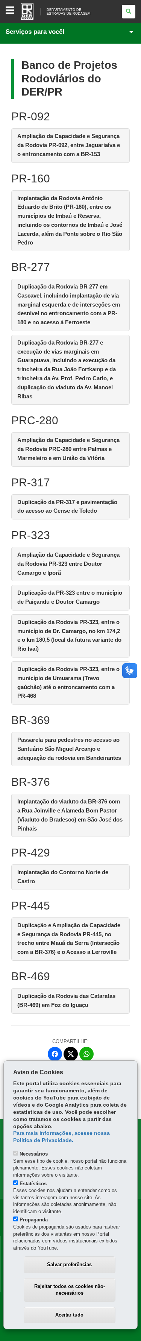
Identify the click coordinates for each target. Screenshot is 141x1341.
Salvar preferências (69, 1264)
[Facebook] (55, 1054)
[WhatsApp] (86, 1054)
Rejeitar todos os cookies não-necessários (69, 1289)
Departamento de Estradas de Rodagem (69, 11)
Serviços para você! (35, 31)
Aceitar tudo (69, 1315)
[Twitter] (71, 1054)
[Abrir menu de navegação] (10, 10)
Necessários (34, 1154)
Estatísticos (33, 1183)
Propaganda (34, 1220)
